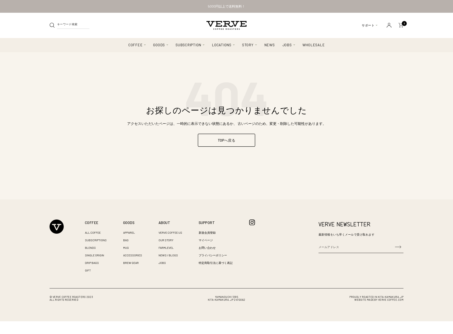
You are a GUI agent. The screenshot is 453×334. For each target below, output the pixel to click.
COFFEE (135, 45)
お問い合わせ (207, 247)
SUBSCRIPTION (188, 45)
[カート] (400, 25)
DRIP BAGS (92, 262)
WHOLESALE (313, 45)
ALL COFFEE (93, 232)
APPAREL (129, 232)
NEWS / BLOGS (168, 255)
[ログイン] (389, 25)
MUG (126, 247)
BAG (126, 240)
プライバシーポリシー (213, 255)
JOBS (287, 45)
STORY (248, 45)
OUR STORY (166, 240)
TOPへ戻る (226, 140)
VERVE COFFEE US (170, 232)
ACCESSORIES (132, 255)
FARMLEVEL (166, 247)
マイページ (206, 240)
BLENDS (90, 247)
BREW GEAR (131, 262)
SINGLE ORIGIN (94, 255)
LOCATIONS (221, 45)
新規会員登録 (207, 232)
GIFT (88, 270)
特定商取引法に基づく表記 (216, 262)
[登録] (398, 247)
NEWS (269, 45)
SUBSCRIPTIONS (96, 240)
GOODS (159, 45)
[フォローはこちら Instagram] (252, 222)
